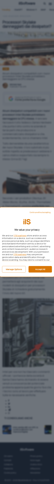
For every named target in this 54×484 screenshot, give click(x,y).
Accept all (40, 269)
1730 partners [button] (19, 235)
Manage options (14, 269)
